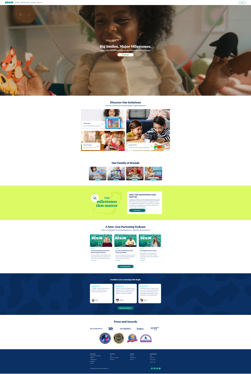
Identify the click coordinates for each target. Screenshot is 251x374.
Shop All (17, 2)
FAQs (151, 355)
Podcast (93, 248)
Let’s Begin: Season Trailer (148, 250)
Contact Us (152, 357)
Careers (131, 359)
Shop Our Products (125, 308)
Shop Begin (125, 54)
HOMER (92, 357)
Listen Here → (94, 260)
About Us (40, 2)
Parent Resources (25, 2)
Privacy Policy (153, 359)
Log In (242, 2)
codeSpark (92, 361)
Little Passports (93, 359)
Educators (33, 2)
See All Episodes (125, 266)
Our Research (133, 357)
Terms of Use (152, 362)
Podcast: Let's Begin (114, 357)
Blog (111, 355)
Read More (137, 210)
